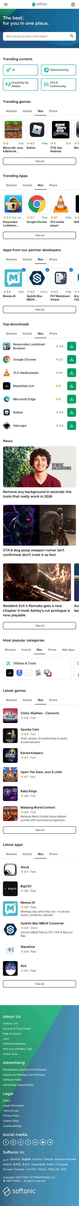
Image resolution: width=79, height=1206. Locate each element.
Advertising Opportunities (18, 1084)
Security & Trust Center (17, 1028)
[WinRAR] (29, 673)
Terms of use (10, 1110)
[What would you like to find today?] (71, 36)
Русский (7, 1169)
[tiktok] (21, 1142)
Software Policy (12, 1079)
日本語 (17, 1164)
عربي (6, 1159)
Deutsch (15, 1159)
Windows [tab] (11, 111)
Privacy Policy (11, 1115)
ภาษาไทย (31, 1169)
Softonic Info (10, 1023)
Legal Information (13, 1105)
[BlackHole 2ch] (9, 673)
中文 (63, 1169)
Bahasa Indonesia (65, 1159)
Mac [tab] (40, 111)
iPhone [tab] (53, 111)
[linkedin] (35, 1142)
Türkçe (42, 1169)
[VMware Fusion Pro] (48, 673)
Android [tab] (27, 111)
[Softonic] (39, 4)
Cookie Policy (11, 1120)
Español (37, 1159)
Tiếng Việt (54, 1169)
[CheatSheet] (38, 673)
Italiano (7, 1164)
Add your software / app (17, 1048)
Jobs (6, 1038)
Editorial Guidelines (14, 1043)
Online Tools (10, 1053)
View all (39, 161)
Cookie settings (12, 1125)
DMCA (6, 1100)
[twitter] (28, 1142)
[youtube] (43, 1142)
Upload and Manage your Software (24, 1074)
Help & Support (12, 1033)
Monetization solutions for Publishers (25, 1069)
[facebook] (6, 1142)
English (26, 1159)
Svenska (19, 1169)
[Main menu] (5, 4)
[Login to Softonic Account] (73, 4)
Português (61, 1164)
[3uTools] (19, 673)
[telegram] (50, 1142)
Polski (50, 1164)
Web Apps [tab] (68, 649)
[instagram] (13, 1142)
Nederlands (38, 1164)
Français (48, 1159)
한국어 (26, 1164)
